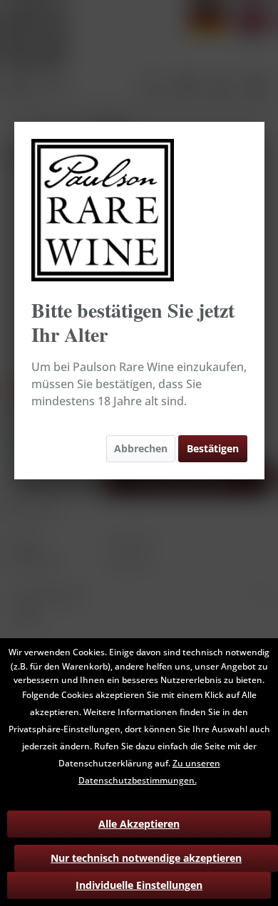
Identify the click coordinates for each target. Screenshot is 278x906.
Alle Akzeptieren (139, 823)
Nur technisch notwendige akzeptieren (146, 858)
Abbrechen (141, 448)
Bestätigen (213, 448)
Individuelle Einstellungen (139, 885)
